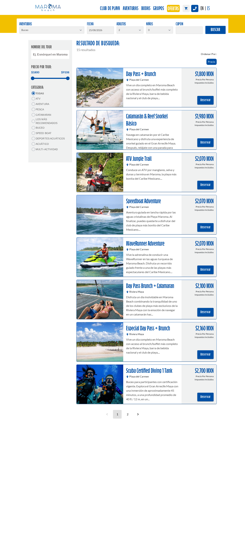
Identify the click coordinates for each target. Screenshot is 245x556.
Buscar (215, 30)
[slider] (32, 78)
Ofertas (173, 9)
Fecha (90, 24)
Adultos (121, 24)
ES (208, 8)
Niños (149, 24)
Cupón (179, 24)
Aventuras (130, 8)
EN (202, 8)
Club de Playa (110, 8)
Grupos (158, 8)
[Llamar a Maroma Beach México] (195, 8)
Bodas (145, 8)
